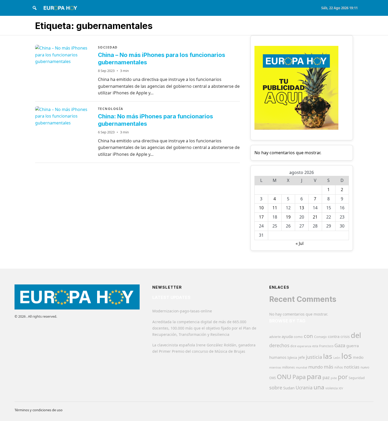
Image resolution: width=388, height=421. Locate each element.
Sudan (289, 387)
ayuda (287, 336)
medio (358, 357)
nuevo (365, 367)
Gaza (339, 345)
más (328, 367)
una (319, 387)
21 (315, 217)
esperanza (304, 346)
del (356, 335)
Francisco (326, 346)
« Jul (300, 243)
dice (293, 346)
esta (315, 346)
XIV (341, 388)
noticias (351, 367)
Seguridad (357, 378)
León (336, 358)
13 (301, 208)
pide (334, 378)
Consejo (320, 336)
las (327, 356)
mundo (315, 367)
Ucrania (304, 387)
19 (288, 217)
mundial (301, 367)
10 (261, 208)
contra (333, 336)
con (308, 336)
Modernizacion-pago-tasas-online (182, 310)
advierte (275, 337)
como (298, 336)
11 (274, 208)
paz (326, 377)
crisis (345, 336)
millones (288, 367)
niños (338, 367)
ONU (284, 376)
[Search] (34, 8)
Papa (299, 377)
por (343, 377)
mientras (275, 367)
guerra (352, 345)
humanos (277, 357)
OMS (272, 378)
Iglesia (292, 357)
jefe (301, 357)
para (314, 376)
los (346, 356)
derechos (279, 345)
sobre (275, 387)
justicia (314, 357)
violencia (331, 388)
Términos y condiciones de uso (39, 410)
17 (261, 217)
